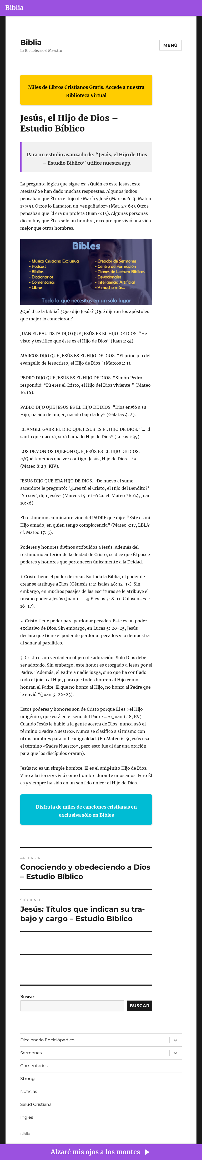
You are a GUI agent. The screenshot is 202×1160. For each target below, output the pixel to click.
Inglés (26, 1117)
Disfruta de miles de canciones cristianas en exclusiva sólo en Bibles (86, 811)
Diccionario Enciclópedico (47, 1039)
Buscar (27, 996)
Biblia (14, 8)
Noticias (28, 1091)
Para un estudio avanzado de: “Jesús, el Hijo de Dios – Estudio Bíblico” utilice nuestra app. (87, 159)
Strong (27, 1078)
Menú (170, 45)
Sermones (31, 1052)
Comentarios (34, 1065)
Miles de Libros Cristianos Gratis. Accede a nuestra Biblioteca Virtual (86, 91)
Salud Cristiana (36, 1104)
